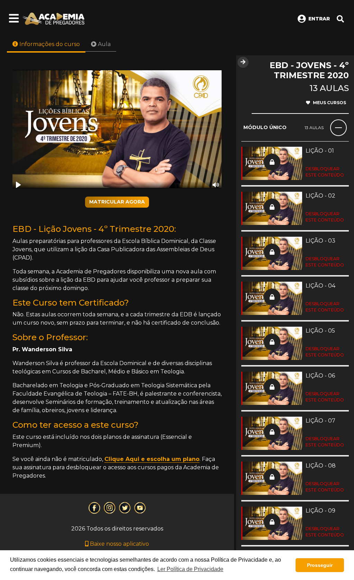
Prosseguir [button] (320, 565)
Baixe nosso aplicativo (118, 544)
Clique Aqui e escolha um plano (151, 459)
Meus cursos (329, 102)
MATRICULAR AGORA (117, 202)
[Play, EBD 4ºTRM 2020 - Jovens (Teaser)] (18, 184)
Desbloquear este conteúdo (325, 172)
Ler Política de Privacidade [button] (190, 569)
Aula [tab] (103, 44)
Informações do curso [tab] (49, 44)
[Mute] (216, 184)
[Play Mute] (117, 129)
